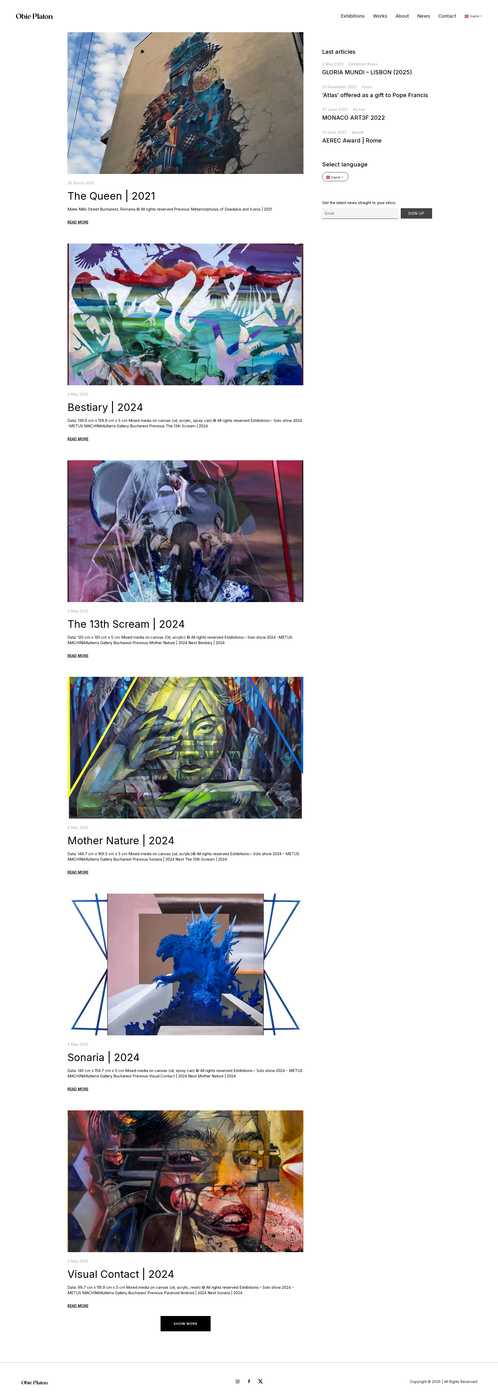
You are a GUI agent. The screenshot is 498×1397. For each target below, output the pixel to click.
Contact (447, 16)
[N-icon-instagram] (237, 1381)
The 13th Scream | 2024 (126, 624)
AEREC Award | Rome (352, 140)
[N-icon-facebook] (249, 1381)
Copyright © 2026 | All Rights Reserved (443, 1381)
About (402, 16)
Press (372, 64)
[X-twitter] (260, 1381)
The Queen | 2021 (111, 196)
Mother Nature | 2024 (121, 840)
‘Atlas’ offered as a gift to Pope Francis (375, 95)
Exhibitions (353, 16)
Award (357, 132)
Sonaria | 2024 (103, 1057)
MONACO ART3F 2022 (353, 117)
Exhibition (357, 64)
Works (380, 16)
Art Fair (359, 109)
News (423, 16)
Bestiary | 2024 (105, 407)
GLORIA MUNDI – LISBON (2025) (367, 72)
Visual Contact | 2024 (120, 1274)
